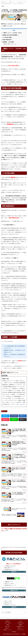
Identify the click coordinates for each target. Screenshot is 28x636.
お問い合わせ (7, 626)
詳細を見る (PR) (14, 590)
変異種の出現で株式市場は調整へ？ (11, 35)
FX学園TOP (7, 621)
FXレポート (5, 411)
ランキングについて (20, 629)
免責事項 (20, 624)
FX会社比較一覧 (20, 622)
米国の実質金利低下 (7, 39)
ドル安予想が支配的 (7, 37)
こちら (21, 404)
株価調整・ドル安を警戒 (8, 42)
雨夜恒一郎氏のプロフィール (10, 44)
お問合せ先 (14, 631)
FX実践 (7, 624)
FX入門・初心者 (8, 622)
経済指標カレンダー (20, 626)
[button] (22, 419)
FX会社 (20, 621)
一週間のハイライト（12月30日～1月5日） (12, 32)
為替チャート (20, 628)
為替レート (8, 628)
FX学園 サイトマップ (7, 629)
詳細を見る (14, 571)
